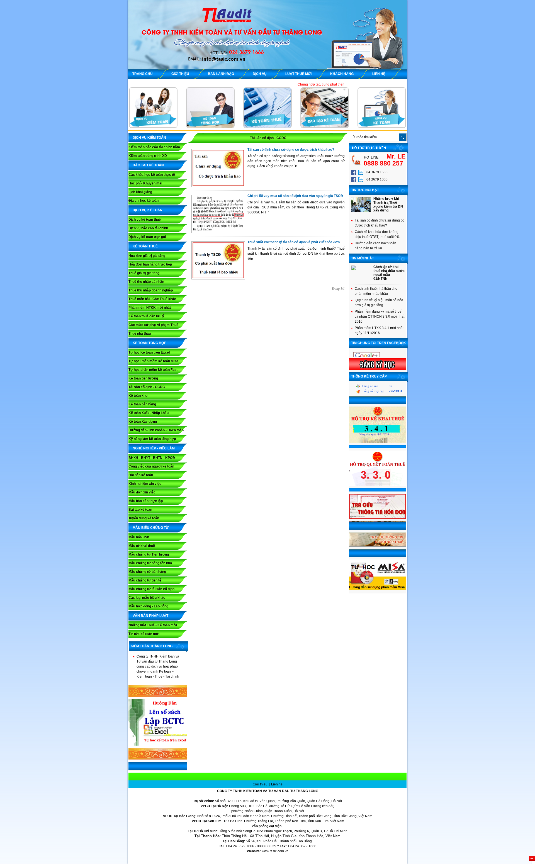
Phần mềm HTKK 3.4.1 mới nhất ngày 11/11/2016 (379, 330)
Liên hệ (277, 784)
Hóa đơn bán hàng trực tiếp (150, 264)
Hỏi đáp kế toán (140, 475)
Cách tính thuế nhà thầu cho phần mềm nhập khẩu (376, 291)
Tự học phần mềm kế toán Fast (152, 370)
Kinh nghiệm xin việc (144, 484)
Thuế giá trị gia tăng (143, 273)
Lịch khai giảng (140, 192)
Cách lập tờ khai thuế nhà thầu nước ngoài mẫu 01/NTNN (389, 273)
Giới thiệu (260, 784)
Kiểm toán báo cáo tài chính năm (154, 147)
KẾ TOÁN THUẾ (145, 246)
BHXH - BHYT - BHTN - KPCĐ (151, 458)
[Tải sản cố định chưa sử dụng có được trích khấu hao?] (218, 186)
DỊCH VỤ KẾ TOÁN (147, 210)
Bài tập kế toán (140, 510)
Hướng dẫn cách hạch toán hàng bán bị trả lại (375, 245)
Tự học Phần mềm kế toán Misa (153, 361)
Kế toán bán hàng (142, 404)
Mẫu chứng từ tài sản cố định (151, 589)
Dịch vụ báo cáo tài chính (148, 228)
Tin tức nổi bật (365, 190)
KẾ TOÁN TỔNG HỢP (149, 343)
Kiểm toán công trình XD (147, 156)
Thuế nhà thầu (139, 333)
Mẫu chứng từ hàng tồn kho (150, 563)
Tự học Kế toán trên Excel (149, 352)
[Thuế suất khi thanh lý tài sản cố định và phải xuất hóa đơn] (218, 278)
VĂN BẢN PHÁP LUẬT (150, 616)
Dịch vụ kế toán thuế (144, 220)
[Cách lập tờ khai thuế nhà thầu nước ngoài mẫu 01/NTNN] (361, 279)
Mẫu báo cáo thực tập (145, 501)
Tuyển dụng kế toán (143, 518)
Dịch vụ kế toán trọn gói (147, 237)
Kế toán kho (137, 396)
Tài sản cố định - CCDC (146, 387)
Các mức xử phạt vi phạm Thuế (153, 325)
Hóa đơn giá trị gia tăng (146, 256)
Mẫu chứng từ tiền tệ (144, 580)
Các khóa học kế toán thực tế (151, 175)
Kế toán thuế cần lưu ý (146, 316)
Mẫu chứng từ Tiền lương (148, 554)
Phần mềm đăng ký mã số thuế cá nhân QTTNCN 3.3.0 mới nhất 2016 (379, 316)
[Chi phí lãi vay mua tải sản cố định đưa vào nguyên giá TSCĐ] (218, 232)
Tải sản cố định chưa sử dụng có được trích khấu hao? (290, 150)
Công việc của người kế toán (151, 466)
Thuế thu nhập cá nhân (146, 282)
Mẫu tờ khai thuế (141, 546)
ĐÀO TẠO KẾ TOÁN (148, 165)
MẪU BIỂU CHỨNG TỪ (151, 528)
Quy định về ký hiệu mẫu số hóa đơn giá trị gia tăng (379, 302)
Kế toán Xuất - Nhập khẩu (148, 413)
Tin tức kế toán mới (143, 634)
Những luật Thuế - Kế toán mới (152, 625)
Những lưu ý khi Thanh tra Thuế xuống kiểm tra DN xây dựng (388, 204)
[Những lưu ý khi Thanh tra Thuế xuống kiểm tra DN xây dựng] (361, 211)
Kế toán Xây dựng (142, 422)
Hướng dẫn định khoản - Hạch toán (156, 430)
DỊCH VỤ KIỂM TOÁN (149, 138)
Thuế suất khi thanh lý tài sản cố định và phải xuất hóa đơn (293, 242)
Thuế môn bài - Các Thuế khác (152, 299)
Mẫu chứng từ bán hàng (147, 572)
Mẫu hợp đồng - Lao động (148, 606)
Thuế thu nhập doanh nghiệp (150, 290)
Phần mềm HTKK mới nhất (149, 308)
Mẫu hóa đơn (138, 537)
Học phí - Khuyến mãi (145, 183)
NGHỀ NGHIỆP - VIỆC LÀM (154, 448)
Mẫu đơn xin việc (141, 492)
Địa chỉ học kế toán (143, 201)
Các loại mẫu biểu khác (146, 598)
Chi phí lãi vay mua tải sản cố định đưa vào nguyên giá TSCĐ (295, 196)
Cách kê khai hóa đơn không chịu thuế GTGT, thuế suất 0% (377, 234)
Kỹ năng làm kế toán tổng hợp (152, 439)
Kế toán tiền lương (143, 378)
